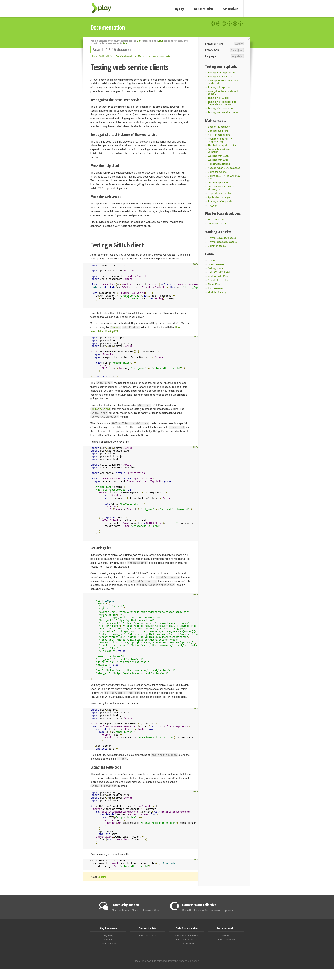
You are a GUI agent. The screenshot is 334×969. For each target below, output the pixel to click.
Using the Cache (217, 172)
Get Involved (230, 9)
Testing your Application (221, 72)
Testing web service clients (223, 112)
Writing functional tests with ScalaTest (223, 81)
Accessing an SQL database (224, 168)
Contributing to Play (219, 280)
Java (240, 50)
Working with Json (218, 155)
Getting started (216, 268)
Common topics (217, 245)
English (236, 56)
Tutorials (108, 939)
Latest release (216, 264)
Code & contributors (186, 935)
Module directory (217, 292)
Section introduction (219, 126)
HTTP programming (219, 134)
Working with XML (218, 160)
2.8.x (160, 40)
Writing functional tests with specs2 (223, 92)
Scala (234, 50)
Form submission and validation (220, 150)
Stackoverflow (151, 910)
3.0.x (237, 43)
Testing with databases (221, 108)
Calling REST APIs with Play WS (224, 177)
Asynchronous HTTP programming (220, 140)
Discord (135, 910)
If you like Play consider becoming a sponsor (207, 910)
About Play (214, 284)
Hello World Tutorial (219, 272)
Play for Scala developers (222, 241)
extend (249, 39)
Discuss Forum (120, 910)
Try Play (179, 9)
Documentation (203, 9)
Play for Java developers (222, 237)
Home (211, 260)
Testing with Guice (218, 97)
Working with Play (218, 276)
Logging (212, 205)
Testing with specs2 (219, 87)
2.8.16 (139, 40)
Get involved (187, 943)
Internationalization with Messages (221, 187)
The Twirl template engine (222, 145)
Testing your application (221, 201)
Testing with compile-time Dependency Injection (222, 103)
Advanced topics (217, 223)
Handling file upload (219, 164)
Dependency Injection (220, 193)
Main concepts (216, 219)
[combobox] (140, 49)
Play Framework (103, 8)
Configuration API (218, 130)
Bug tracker (186, 939)
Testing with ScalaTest (220, 76)
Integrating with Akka (219, 182)
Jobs (147, 935)
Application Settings (219, 197)
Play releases (215, 288)
